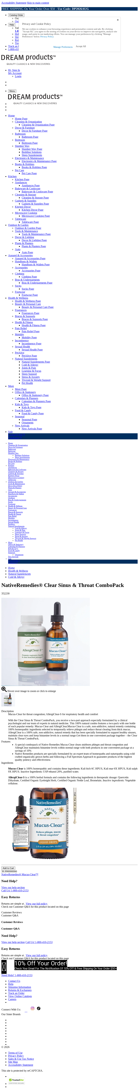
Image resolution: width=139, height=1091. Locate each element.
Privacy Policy (16, 1055)
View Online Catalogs (20, 996)
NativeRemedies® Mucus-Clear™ (19, 874)
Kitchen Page (22, 179)
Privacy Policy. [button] (47, 36)
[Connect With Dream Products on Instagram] (31, 1010)
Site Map (13, 1061)
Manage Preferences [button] (63, 47)
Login (18, 76)
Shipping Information (19, 987)
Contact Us (14, 981)
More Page (21, 389)
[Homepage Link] (28, 64)
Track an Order (16, 46)
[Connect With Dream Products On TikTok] (38, 1010)
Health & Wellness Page (28, 301)
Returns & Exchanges (20, 990)
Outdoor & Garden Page (28, 228)
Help (11, 24)
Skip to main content (38, 2)
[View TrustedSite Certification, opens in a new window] (16, 1083)
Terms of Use (15, 1052)
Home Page (21, 118)
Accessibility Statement (13, 2)
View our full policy (36, 903)
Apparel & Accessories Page (30, 258)
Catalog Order (16, 15)
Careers (12, 999)
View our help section (13, 887)
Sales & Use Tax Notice (21, 1058)
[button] (81, 46)
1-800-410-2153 (17, 49)
